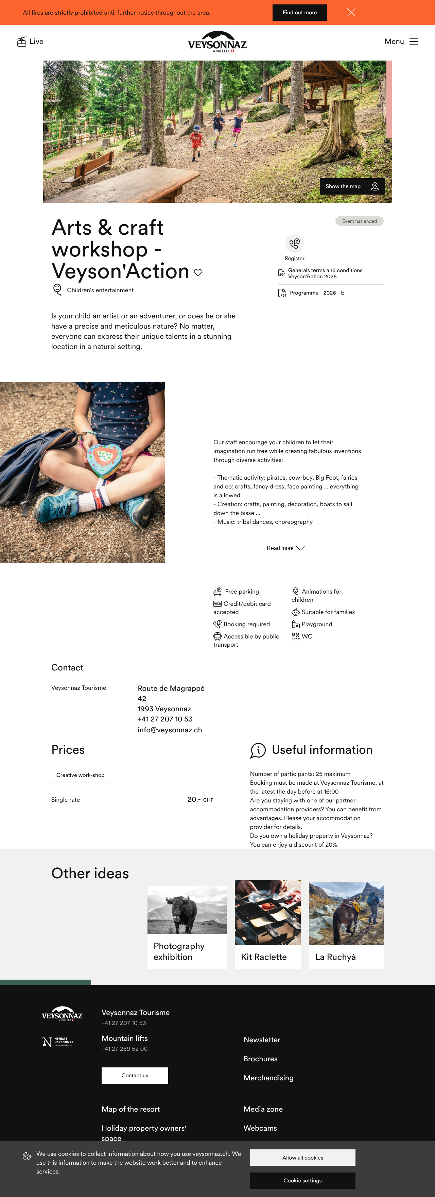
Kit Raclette (264, 957)
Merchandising (269, 1078)
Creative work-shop (80, 775)
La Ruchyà (335, 957)
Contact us (134, 1075)
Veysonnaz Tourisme (62, 1014)
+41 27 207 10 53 (165, 719)
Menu (394, 41)
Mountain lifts (125, 1038)
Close (351, 12)
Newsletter (262, 1040)
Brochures (261, 1059)
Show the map (343, 186)
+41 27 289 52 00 (125, 1048)
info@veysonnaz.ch (170, 730)
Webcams (260, 1128)
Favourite (198, 273)
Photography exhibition (179, 952)
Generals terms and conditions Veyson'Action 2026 (325, 273)
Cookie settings (303, 1180)
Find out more (300, 12)
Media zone (263, 1109)
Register (294, 258)
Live (37, 41)
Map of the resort (131, 1109)
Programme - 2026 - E (317, 292)
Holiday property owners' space (144, 1133)
